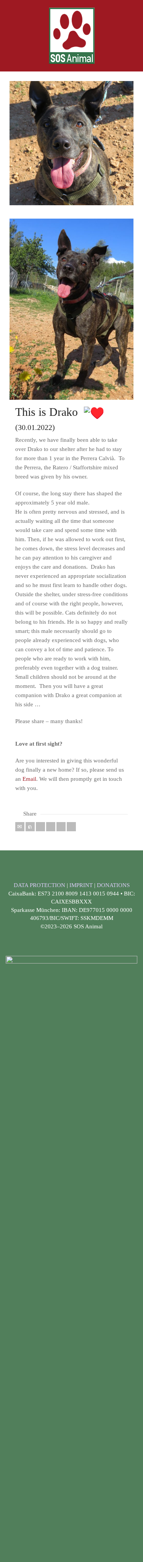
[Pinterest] (50, 826)
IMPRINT (81, 885)
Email (29, 779)
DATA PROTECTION (40, 885)
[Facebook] (40, 826)
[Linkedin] (61, 826)
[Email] (19, 826)
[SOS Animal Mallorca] (72, 35)
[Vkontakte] (71, 826)
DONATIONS (113, 885)
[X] (30, 826)
